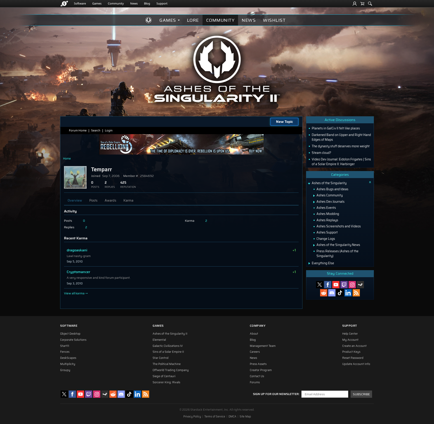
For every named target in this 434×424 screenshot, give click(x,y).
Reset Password (352, 358)
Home (67, 158)
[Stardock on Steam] (360, 285)
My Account (350, 340)
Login (109, 130)
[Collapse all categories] (370, 182)
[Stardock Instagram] (352, 285)
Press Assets (258, 364)
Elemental (159, 340)
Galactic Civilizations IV (168, 346)
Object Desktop (70, 333)
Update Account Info (356, 364)
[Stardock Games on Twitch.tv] (344, 285)
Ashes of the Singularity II (170, 333)
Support (161, 3)
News (134, 3)
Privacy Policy (192, 416)
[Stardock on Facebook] (328, 285)
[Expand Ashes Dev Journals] (314, 202)
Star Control (160, 358)
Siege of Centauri (164, 376)
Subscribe (361, 394)
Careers (255, 352)
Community (116, 3)
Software (80, 3)
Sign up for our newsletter (276, 394)
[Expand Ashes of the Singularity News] (314, 245)
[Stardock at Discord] (332, 293)
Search (95, 130)
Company (258, 325)
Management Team (263, 346)
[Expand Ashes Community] (314, 196)
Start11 (64, 346)
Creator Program (261, 370)
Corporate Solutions (73, 340)
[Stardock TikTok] (340, 293)
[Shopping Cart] (362, 4)
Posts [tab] (93, 200)
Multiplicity (67, 364)
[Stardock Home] (64, 3)
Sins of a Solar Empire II (168, 352)
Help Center (350, 333)
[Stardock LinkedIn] (348, 293)
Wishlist (274, 20)
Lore (193, 20)
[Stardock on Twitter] (320, 285)
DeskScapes (68, 358)
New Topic (284, 121)
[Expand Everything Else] (309, 263)
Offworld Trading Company (171, 370)
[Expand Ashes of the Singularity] (309, 183)
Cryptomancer (78, 272)
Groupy (65, 370)
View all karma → (76, 293)
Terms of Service (214, 416)
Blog (147, 3)
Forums (255, 382)
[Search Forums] (370, 4)
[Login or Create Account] (354, 4)
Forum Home (78, 130)
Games (96, 3)
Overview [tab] (75, 200)
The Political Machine (167, 364)
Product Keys (351, 352)
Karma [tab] (128, 200)
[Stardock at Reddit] (324, 293)
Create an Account (354, 346)
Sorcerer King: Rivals (166, 382)
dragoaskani (77, 250)
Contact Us (257, 376)
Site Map (245, 416)
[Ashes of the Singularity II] (217, 68)
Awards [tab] (110, 200)
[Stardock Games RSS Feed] (356, 293)
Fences (64, 352)
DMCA (232, 416)
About (254, 333)
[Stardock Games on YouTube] (336, 285)
